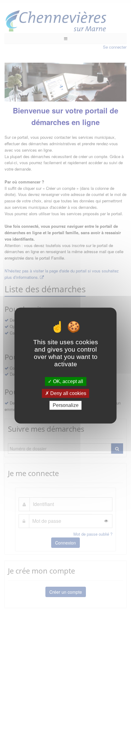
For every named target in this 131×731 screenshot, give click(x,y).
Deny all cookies (67, 393)
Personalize (66, 405)
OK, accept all (67, 381)
